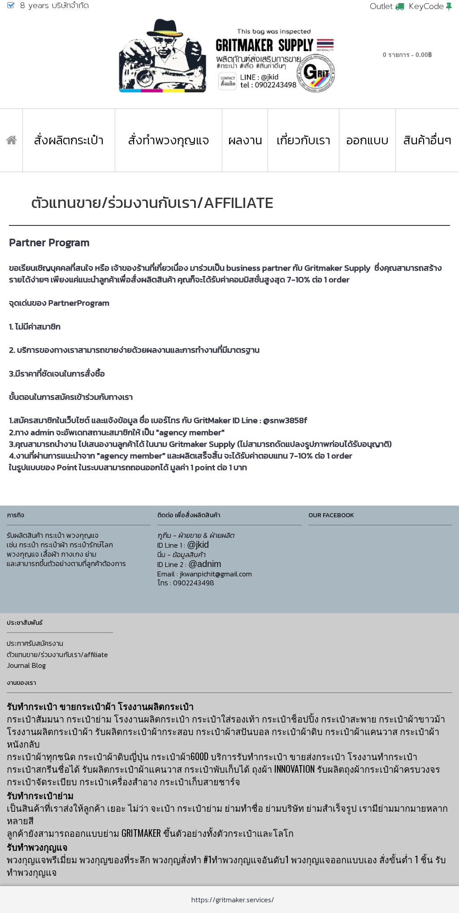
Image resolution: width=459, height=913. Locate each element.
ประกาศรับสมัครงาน (35, 643)
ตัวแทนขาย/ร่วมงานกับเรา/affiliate (57, 654)
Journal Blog (26, 665)
